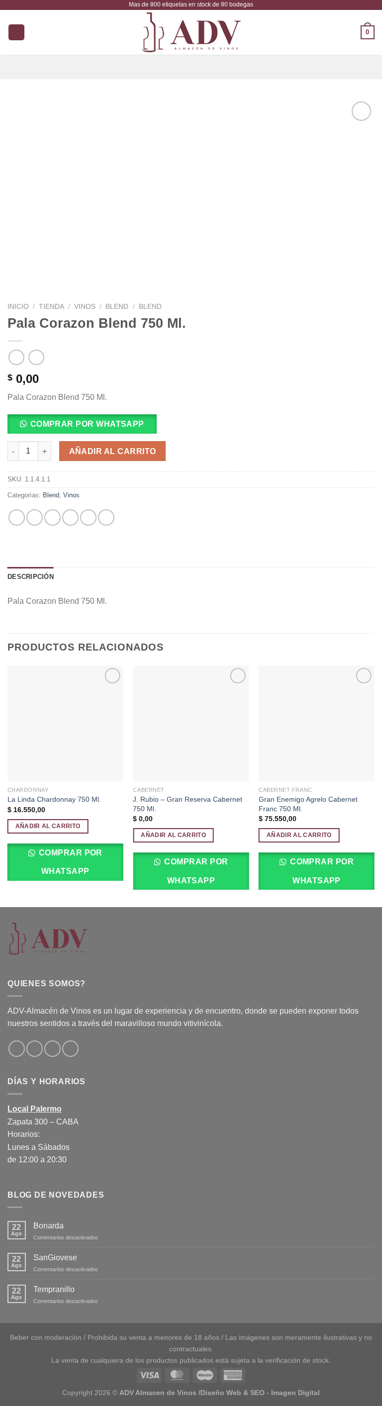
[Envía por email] (70, 517)
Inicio (18, 306)
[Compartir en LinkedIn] (106, 517)
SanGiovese (55, 1257)
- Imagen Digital (293, 1393)
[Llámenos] (70, 1048)
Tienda (51, 306)
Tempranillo (54, 1289)
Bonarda (48, 1225)
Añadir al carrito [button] (48, 826)
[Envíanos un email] (52, 1048)
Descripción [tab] (30, 576)
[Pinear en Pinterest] (88, 517)
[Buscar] (16, 32)
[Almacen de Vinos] (191, 32)
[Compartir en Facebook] (34, 517)
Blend (116, 306)
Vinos (85, 306)
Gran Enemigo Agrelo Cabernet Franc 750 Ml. (308, 804)
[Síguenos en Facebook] (16, 1048)
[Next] (374, 785)
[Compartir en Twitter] (52, 517)
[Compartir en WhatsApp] (16, 517)
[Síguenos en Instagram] (34, 1048)
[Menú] (191, 67)
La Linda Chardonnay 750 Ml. (54, 799)
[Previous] (7, 785)
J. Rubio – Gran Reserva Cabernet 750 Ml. (187, 804)
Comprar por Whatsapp (69, 861)
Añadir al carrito (112, 451)
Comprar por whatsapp (87, 424)
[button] (85, 427)
